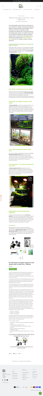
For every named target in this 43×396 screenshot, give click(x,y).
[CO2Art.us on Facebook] (2, 380)
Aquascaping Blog (25, 372)
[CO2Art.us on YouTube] (7, 380)
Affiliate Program (25, 377)
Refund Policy (14, 373)
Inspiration (37, 9)
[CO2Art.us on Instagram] (5, 380)
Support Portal (35, 374)
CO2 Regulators (17, 9)
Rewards (23, 379)
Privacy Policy (14, 376)
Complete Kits (7, 9)
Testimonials (24, 374)
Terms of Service (15, 378)
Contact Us (34, 377)
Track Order (34, 376)
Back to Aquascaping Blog (22, 361)
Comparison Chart (34, 372)
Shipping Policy (15, 375)
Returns (13, 371)
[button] (40, 393)
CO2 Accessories (27, 9)
